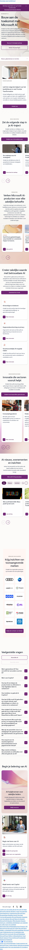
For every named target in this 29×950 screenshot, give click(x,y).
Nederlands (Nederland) (6, 939)
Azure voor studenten (10, 924)
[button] (14, 59)
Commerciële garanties (6, 917)
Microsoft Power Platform (6, 936)
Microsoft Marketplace (19, 934)
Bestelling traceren (12, 915)
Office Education (17, 921)
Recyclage (20, 915)
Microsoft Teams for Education (17, 919)
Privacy (7, 945)
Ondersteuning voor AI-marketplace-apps (13, 932)
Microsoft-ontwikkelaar (18, 930)
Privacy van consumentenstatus (8, 943)
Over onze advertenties (14, 947)
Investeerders (22, 938)
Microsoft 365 (19, 909)
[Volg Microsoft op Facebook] (13, 906)
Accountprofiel (23, 911)
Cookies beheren (13, 945)
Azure (18, 926)
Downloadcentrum (4, 913)
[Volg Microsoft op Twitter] (17, 906)
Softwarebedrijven (17, 936)
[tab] (4, 483)
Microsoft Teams (22, 928)
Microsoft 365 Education (6, 921)
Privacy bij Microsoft (14, 938)
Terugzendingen (4, 915)
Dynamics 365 (23, 926)
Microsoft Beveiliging (11, 926)
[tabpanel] (14, 505)
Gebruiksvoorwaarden (23, 945)
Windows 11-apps (15, 911)
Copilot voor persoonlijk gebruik (8, 909)
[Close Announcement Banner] (26, 6)
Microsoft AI (3, 926)
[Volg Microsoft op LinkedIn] (20, 906)
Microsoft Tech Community (6, 934)
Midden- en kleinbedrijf (6, 930)
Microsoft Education (17, 917)
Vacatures (5, 938)
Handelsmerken (4, 947)
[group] (14, 87)
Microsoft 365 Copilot (12, 928)
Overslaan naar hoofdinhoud (7, 1)
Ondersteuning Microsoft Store (17, 913)
